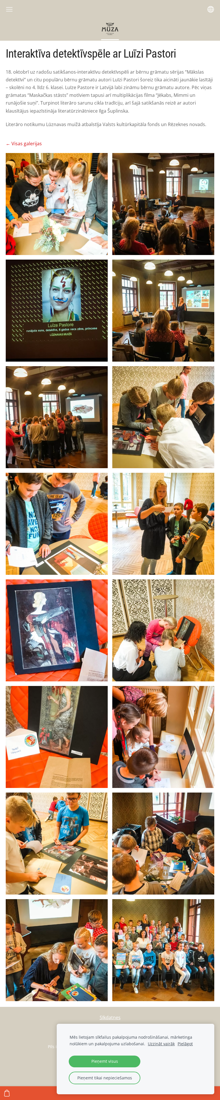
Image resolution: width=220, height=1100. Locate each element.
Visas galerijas (26, 143)
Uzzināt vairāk (161, 1043)
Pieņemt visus (104, 1061)
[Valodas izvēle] (211, 9)
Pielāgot (185, 1043)
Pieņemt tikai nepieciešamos (104, 1078)
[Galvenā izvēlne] (9, 9)
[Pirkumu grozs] (7, 1093)
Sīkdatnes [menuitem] (110, 1017)
